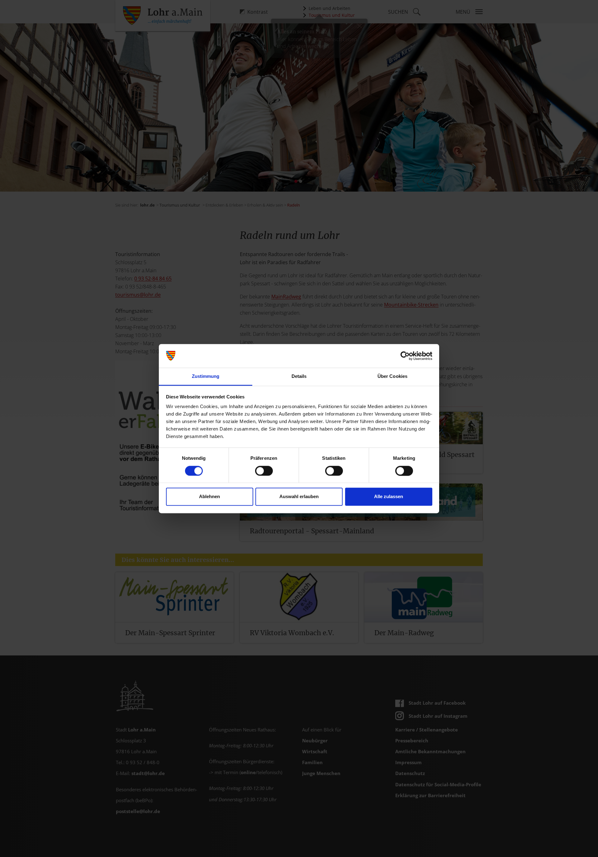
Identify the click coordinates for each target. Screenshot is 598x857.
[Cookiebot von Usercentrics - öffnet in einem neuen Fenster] (405, 355)
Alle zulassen (388, 496)
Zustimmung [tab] (206, 376)
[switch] (264, 471)
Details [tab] (299, 376)
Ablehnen (209, 496)
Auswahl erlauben (299, 496)
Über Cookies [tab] (392, 376)
